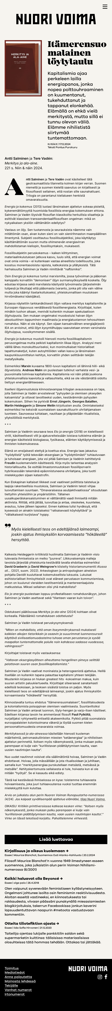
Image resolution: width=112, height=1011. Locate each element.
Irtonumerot (15, 994)
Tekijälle (11, 985)
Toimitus (12, 968)
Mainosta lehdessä (20, 981)
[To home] (56, 19)
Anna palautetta (18, 977)
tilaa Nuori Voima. (92, 799)
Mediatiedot (15, 972)
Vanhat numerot (18, 990)
